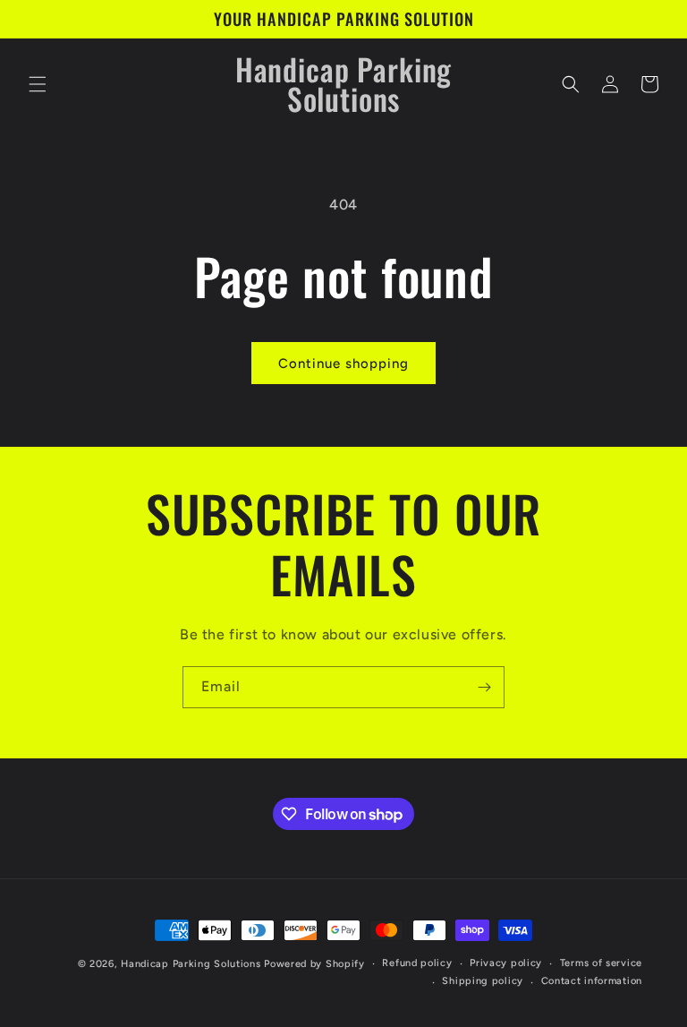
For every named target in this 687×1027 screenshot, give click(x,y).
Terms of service (601, 963)
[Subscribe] (484, 687)
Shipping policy (482, 981)
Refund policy (417, 963)
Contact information (591, 981)
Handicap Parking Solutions (190, 964)
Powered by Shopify (314, 964)
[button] (37, 84)
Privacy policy (506, 963)
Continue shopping (343, 363)
